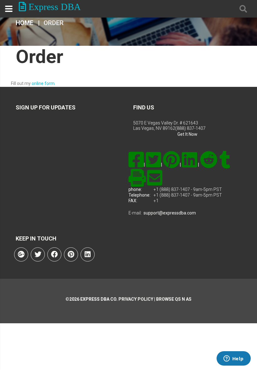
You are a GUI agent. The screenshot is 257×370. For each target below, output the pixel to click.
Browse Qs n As (173, 299)
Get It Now (187, 134)
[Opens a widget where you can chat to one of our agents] (233, 359)
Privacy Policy (135, 299)
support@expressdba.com (170, 212)
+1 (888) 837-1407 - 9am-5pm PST (188, 189)
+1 (156, 200)
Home (24, 23)
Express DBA (53, 7)
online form (43, 83)
